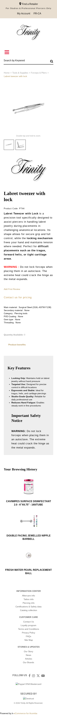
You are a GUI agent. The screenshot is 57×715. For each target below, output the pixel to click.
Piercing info (29, 603)
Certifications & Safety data (28, 606)
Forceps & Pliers (39, 73)
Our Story (28, 651)
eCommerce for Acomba (25, 713)
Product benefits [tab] (17, 344)
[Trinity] (28, 33)
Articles (28, 659)
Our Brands (28, 662)
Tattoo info (29, 599)
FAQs (28, 636)
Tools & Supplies (20, 73)
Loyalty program (28, 625)
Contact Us (28, 621)
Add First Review (12, 289)
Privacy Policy (28, 632)
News (28, 655)
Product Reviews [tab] (17, 352)
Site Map (28, 640)
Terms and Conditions (28, 629)
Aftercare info (28, 595)
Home (7, 73)
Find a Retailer (29, 4)
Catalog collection (28, 610)
